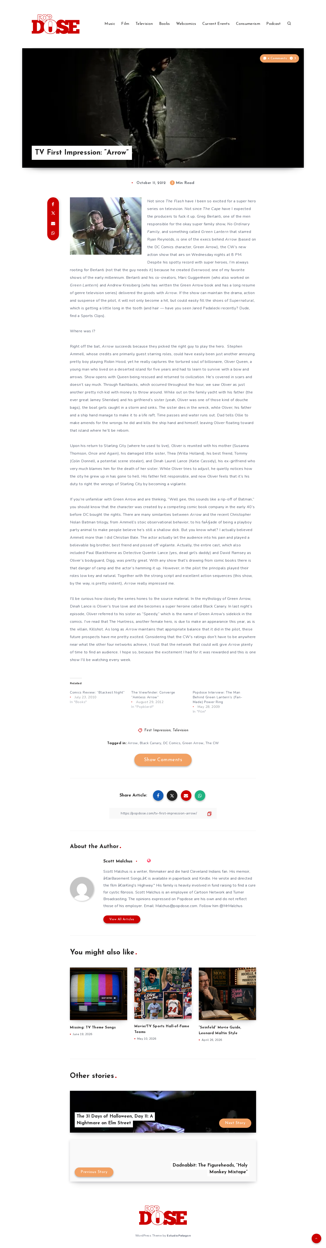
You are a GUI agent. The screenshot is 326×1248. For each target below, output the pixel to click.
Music (110, 24)
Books (164, 24)
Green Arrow (193, 743)
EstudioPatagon (179, 1235)
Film (125, 24)
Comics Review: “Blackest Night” (97, 692)
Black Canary (150, 743)
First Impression (157, 730)
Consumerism (248, 24)
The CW (212, 743)
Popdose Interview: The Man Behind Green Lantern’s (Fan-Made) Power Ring (217, 697)
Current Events (216, 24)
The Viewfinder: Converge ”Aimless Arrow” (153, 694)
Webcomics (186, 24)
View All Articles (121, 919)
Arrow (133, 743)
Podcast (273, 24)
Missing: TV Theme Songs (93, 1027)
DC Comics (172, 743)
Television (144, 24)
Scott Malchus (117, 861)
